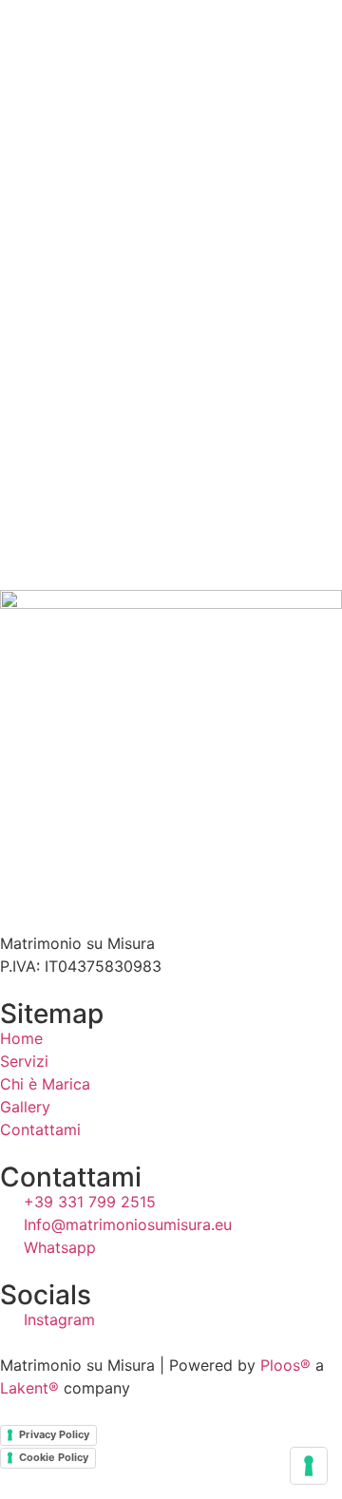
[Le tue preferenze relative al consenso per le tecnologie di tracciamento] (309, 1466)
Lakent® (29, 1387)
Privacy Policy (54, 1434)
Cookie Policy (53, 1457)
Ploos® (285, 1365)
